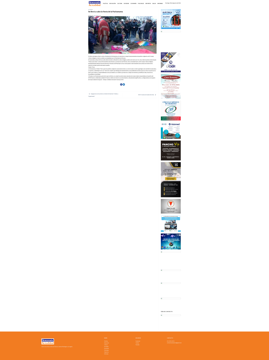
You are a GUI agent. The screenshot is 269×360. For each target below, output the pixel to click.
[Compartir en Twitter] (124, 84)
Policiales (141, 3)
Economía (133, 3)
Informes (160, 3)
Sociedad (126, 3)
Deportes (148, 3)
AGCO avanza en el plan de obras (146, 94)
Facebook (138, 341)
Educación (112, 3)
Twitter (137, 343)
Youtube (137, 344)
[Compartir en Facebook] (121, 84)
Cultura (119, 3)
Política (105, 3)
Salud (154, 3)
